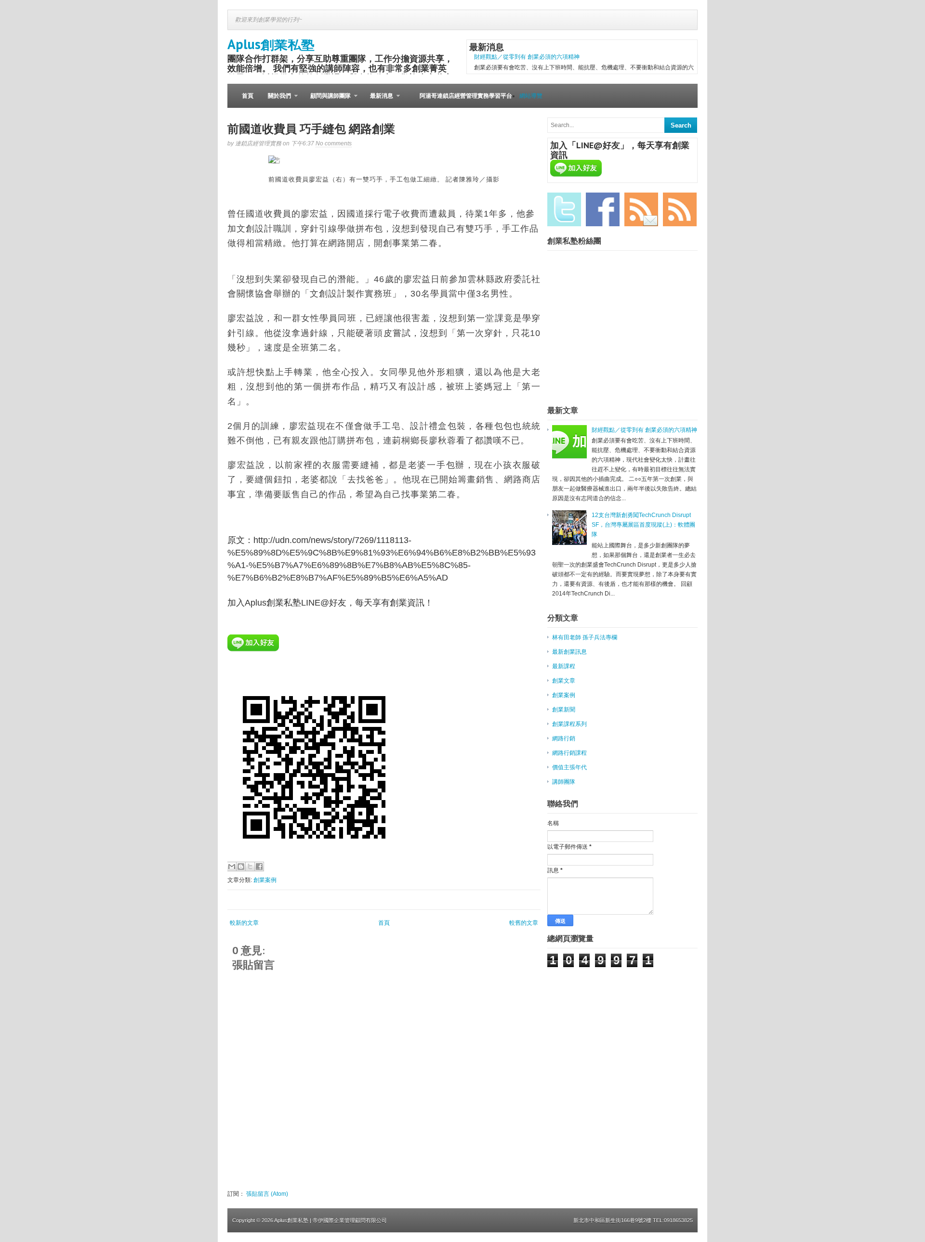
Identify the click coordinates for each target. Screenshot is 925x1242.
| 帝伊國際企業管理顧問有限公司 (348, 1220)
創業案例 (265, 880)
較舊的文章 (523, 922)
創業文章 (563, 680)
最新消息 (378, 100)
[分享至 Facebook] (259, 866)
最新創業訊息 (569, 651)
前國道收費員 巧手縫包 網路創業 (311, 128)
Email (641, 209)
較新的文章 (244, 922)
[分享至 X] (250, 866)
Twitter (564, 209)
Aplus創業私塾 (271, 44)
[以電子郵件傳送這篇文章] (232, 866)
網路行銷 (563, 738)
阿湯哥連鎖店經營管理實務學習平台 (466, 95)
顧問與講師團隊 (327, 100)
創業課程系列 (569, 724)
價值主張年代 (569, 767)
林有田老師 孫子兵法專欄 (584, 637)
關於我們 (276, 100)
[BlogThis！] (241, 866)
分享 (275, 160)
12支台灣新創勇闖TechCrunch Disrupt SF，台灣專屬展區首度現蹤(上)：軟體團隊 (643, 525)
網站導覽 (530, 95)
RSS (680, 209)
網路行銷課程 (569, 753)
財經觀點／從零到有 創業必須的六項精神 (527, 56)
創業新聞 (563, 709)
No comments (334, 143)
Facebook (603, 209)
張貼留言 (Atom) (267, 1193)
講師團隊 (563, 781)
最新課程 (563, 666)
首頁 (247, 95)
